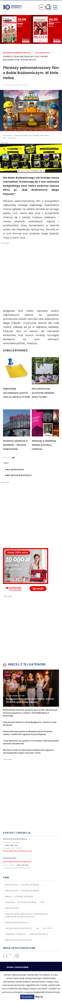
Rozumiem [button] (27, 996)
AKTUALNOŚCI (42, 52)
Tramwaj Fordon (15, 934)
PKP (43, 902)
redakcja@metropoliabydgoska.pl (17, 851)
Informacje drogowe (42, 7)
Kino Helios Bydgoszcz (18, 475)
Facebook (5, 956)
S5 (37, 928)
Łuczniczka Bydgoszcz (18, 928)
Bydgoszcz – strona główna (22, 885)
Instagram (17, 956)
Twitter (11, 956)
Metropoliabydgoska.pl (17, 52)
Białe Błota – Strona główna (22, 890)
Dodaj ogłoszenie (17, 967)
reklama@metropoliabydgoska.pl (17, 861)
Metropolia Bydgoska (12, 7)
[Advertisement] (31, 275)
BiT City (47, 928)
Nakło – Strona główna (19, 896)
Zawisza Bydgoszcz (16, 922)
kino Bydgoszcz (14, 469)
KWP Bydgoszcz (39, 934)
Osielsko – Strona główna (20, 902)
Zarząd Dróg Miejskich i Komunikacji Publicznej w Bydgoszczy (26, 915)
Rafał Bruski (12, 908)
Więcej (39, 996)
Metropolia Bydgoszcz (18, 940)
